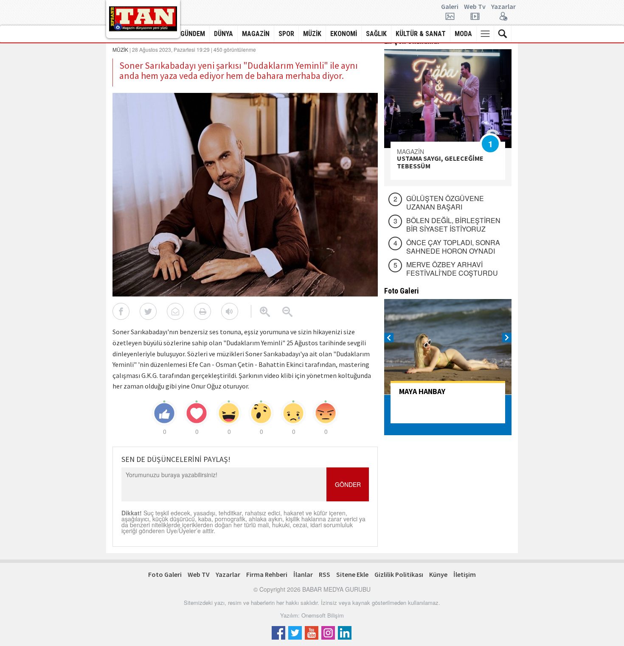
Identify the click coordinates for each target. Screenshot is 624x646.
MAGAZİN (256, 34)
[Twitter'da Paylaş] (148, 311)
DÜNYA (223, 34)
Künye (438, 574)
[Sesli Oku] (229, 311)
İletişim (464, 574)
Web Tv (475, 7)
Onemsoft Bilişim (322, 615)
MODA (463, 34)
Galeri (449, 7)
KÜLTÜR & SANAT (421, 34)
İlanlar (303, 574)
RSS (324, 574)
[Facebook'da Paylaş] (120, 311)
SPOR (286, 34)
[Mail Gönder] (175, 311)
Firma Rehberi (266, 574)
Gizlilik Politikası (398, 574)
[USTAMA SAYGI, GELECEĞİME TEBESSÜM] (448, 98)
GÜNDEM (192, 34)
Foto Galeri (165, 574)
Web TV (199, 574)
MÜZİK (312, 34)
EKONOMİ (343, 34)
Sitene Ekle (352, 574)
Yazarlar (503, 7)
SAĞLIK (376, 34)
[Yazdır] (202, 311)
